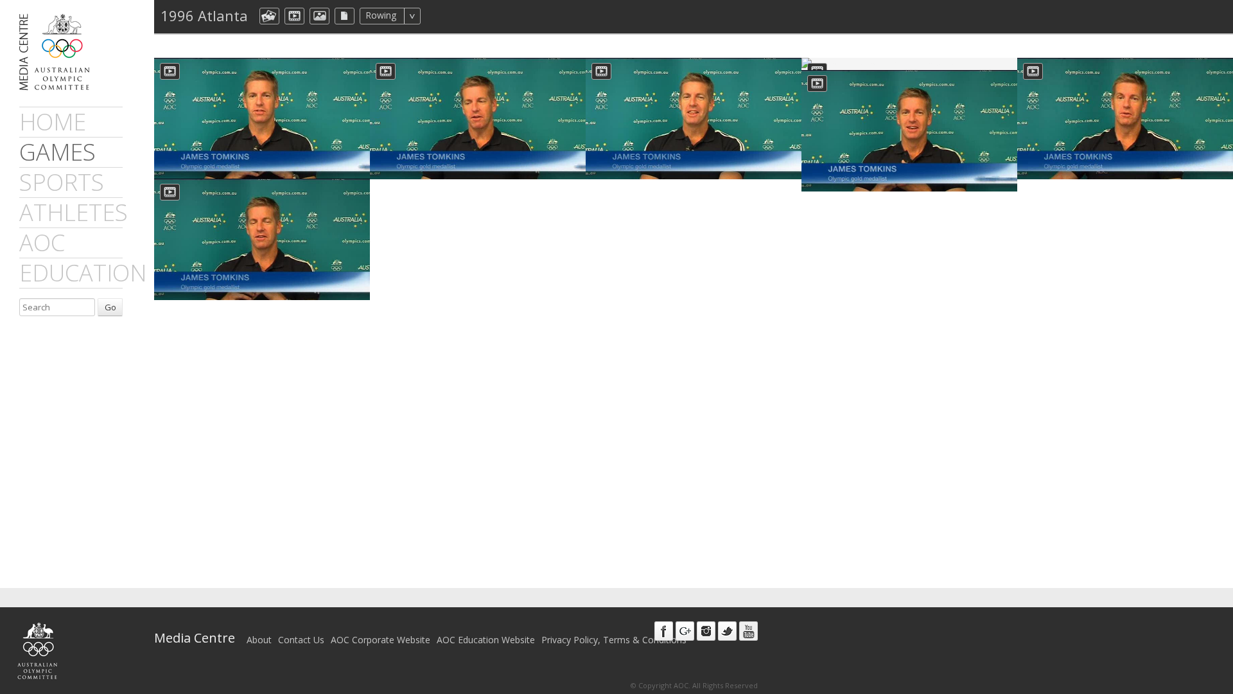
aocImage (319, 16)
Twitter (727, 631)
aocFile (344, 16)
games (57, 152)
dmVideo (294, 16)
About (259, 640)
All (438, 16)
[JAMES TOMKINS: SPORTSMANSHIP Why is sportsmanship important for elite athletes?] (262, 118)
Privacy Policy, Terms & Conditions (613, 640)
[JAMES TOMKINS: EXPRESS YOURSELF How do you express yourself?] (909, 130)
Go (110, 307)
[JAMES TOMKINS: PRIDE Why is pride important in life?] (693, 118)
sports (61, 182)
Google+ (685, 631)
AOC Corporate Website (380, 640)
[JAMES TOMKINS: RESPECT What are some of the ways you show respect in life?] (478, 118)
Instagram (706, 631)
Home (52, 122)
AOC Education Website (486, 640)
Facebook (663, 631)
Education (82, 273)
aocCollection (269, 16)
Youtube (748, 631)
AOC (42, 242)
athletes (73, 212)
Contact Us (301, 640)
